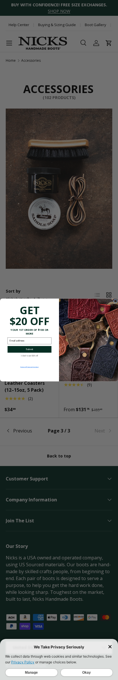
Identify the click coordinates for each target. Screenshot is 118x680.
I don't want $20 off (29, 356)
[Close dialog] (115, 301)
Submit (29, 349)
